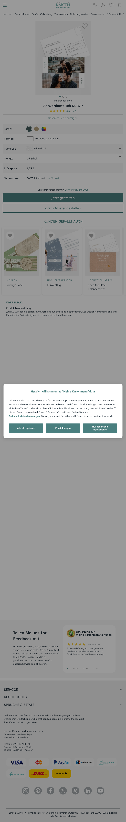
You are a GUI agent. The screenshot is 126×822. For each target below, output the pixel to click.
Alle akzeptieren (26, 427)
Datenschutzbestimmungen (24, 416)
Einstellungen (63, 427)
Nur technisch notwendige (100, 428)
